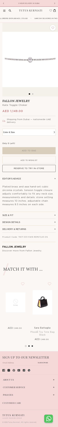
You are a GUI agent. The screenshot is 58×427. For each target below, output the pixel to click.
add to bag (29, 151)
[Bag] (54, 10)
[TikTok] (24, 370)
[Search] (10, 10)
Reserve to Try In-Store (29, 168)
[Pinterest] (13, 370)
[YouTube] (19, 370)
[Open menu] (4, 10)
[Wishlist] (50, 10)
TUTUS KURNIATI (30, 10)
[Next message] (54, 3)
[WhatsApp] (29, 370)
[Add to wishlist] (53, 28)
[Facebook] (3, 370)
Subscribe (43, 363)
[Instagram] (8, 370)
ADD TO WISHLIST (29, 160)
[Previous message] (3, 3)
